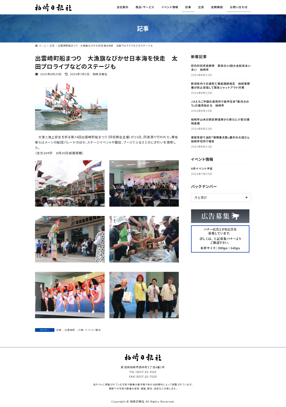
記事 (58, 330)
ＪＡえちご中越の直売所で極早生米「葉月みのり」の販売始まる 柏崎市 (220, 103)
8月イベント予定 (202, 168)
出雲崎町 (70, 330)
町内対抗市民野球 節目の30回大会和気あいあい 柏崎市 (221, 67)
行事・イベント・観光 (89, 330)
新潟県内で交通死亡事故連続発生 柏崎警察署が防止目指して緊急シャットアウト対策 (220, 85)
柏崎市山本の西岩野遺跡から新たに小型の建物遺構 (220, 121)
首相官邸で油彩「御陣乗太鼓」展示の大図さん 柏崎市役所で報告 (221, 139)
